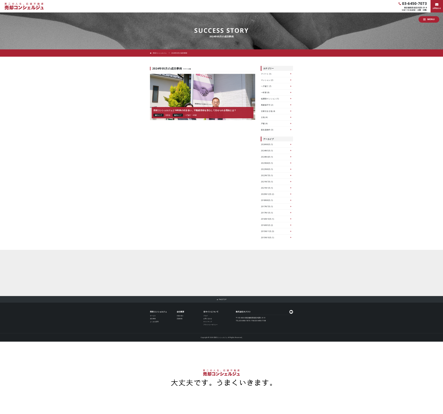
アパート (266, 74)
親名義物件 (267, 129)
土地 (264, 117)
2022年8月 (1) (267, 169)
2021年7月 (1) (267, 181)
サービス (153, 316)
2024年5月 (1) (267, 150)
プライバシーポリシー (210, 325)
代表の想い (180, 316)
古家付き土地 (268, 111)
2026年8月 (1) (267, 144)
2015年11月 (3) (267, 231)
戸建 (264, 123)
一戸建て (266, 86)
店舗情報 (179, 319)
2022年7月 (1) (267, 175)
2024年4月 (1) (267, 157)
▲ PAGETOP (221, 299)
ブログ (205, 316)
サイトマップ (207, 322)
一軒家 (265, 92)
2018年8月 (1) (267, 200)
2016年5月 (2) (267, 225)
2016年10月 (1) (267, 219)
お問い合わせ (207, 319)
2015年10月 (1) (267, 237)
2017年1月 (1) (267, 212)
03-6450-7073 (414, 3)
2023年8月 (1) (267, 163)
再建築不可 (267, 105)
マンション (267, 80)
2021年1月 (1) (267, 188)
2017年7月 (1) (267, 206)
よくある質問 (154, 322)
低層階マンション (270, 98)
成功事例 (153, 319)
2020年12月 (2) (267, 194)
